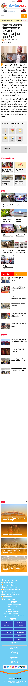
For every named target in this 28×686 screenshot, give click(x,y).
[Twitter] (8, 667)
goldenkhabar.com (12, 599)
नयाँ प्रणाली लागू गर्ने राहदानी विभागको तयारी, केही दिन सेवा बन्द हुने (14, 519)
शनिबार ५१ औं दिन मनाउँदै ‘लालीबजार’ (12, 535)
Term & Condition (7, 632)
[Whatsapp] (19, 667)
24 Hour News (20, 622)
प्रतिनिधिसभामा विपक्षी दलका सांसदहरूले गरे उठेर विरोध (13, 569)
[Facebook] (5, 667)
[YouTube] (10, 667)
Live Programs (20, 626)
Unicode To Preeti (20, 632)
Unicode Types (7, 636)
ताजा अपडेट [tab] (6, 274)
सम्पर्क (7, 639)
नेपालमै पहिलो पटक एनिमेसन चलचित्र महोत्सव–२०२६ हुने (12, 552)
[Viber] (16, 667)
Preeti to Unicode (7, 629)
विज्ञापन (19, 636)
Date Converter (7, 626)
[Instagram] (13, 667)
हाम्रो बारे (20, 639)
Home (7, 622)
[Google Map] (24, 667)
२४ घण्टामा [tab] (18, 274)
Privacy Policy (20, 629)
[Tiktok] (21, 667)
